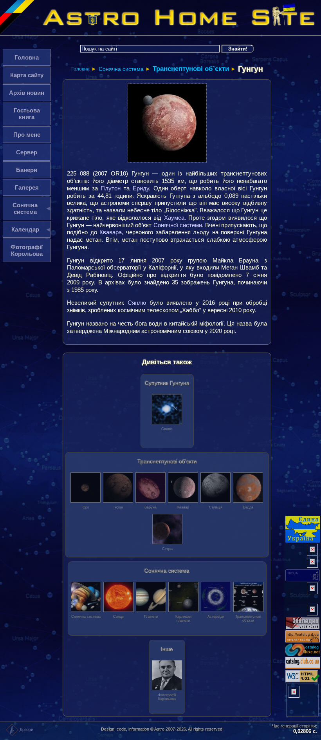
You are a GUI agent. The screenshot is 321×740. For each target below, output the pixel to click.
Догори (26, 729)
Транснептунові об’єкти (191, 68)
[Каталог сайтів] (302, 610)
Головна (80, 69)
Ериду (141, 188)
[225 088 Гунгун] (167, 123)
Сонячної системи (177, 225)
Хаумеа (174, 217)
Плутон (111, 188)
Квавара (110, 232)
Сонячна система (121, 69)
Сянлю (137, 302)
